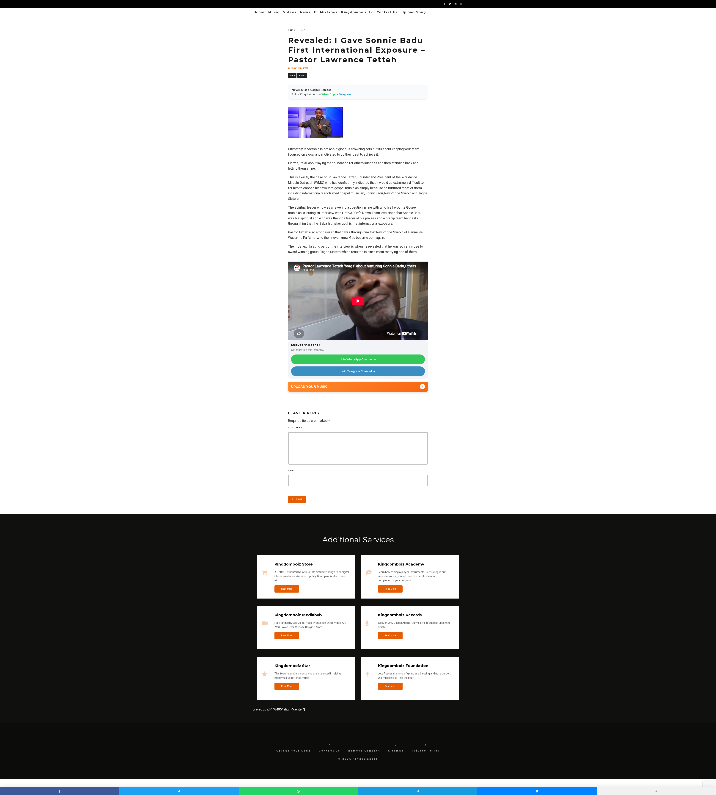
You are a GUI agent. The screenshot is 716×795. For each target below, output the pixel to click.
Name (291, 470)
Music (274, 12)
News (305, 12)
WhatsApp (328, 94)
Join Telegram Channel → (358, 371)
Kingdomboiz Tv (357, 12)
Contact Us (387, 12)
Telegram (345, 94)
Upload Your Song (293, 750)
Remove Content (364, 750)
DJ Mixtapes (325, 12)
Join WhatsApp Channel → (358, 359)
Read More (286, 589)
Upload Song (413, 12)
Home (259, 12)
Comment (295, 428)
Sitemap (396, 750)
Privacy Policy (426, 750)
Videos (289, 12)
